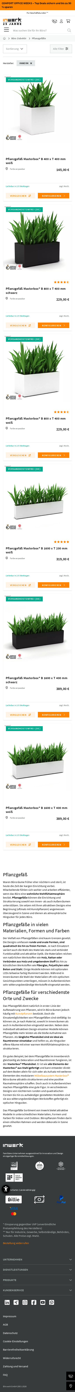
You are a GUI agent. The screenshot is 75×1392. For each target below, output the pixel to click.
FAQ (5, 1374)
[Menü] (6, 30)
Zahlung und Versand (15, 1366)
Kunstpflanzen (23, 1013)
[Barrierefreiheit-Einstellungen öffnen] (6, 1189)
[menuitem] (6, 30)
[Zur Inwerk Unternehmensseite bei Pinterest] (51, 1303)
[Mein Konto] (61, 21)
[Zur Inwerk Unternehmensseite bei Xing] (16, 1303)
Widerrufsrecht (12, 1358)
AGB (5, 1324)
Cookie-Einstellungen (15, 1341)
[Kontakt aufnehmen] (54, 21)
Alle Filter (59, 48)
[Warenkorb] (68, 21)
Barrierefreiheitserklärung (18, 1349)
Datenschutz (10, 1333)
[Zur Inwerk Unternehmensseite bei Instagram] (25, 1303)
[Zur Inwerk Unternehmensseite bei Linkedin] (7, 1303)
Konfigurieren (52, 195)
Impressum (9, 1316)
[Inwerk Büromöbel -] (7, 38)
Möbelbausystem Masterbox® (51, 1075)
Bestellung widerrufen (16, 1243)
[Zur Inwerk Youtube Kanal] (43, 1303)
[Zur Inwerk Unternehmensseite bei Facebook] (34, 1303)
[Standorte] (70, 1386)
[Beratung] (70, 1376)
